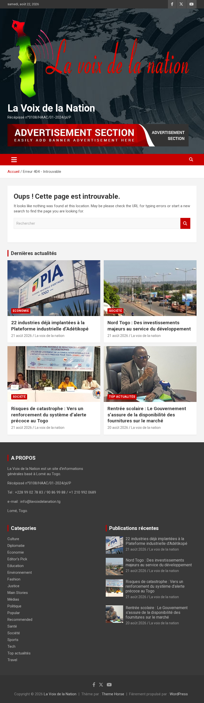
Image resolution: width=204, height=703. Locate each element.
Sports (12, 640)
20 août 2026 (117, 428)
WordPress (179, 694)
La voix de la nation (49, 336)
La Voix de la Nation (51, 108)
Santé (12, 626)
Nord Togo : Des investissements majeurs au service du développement (149, 326)
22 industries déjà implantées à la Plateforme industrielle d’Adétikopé (50, 326)
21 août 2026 (21, 336)
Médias (13, 599)
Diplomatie (16, 545)
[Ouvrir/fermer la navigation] (14, 159)
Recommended (19, 619)
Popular (13, 613)
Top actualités (122, 396)
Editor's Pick (17, 559)
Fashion (13, 579)
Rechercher (185, 223)
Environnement (19, 572)
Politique (14, 606)
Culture (13, 539)
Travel (12, 660)
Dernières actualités (34, 253)
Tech (11, 646)
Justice (13, 586)
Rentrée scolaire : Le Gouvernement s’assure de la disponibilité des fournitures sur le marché (146, 415)
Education (15, 566)
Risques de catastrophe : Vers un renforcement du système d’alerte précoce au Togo (48, 415)
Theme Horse (113, 694)
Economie (21, 311)
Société (115, 311)
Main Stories (17, 592)
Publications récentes (134, 528)
